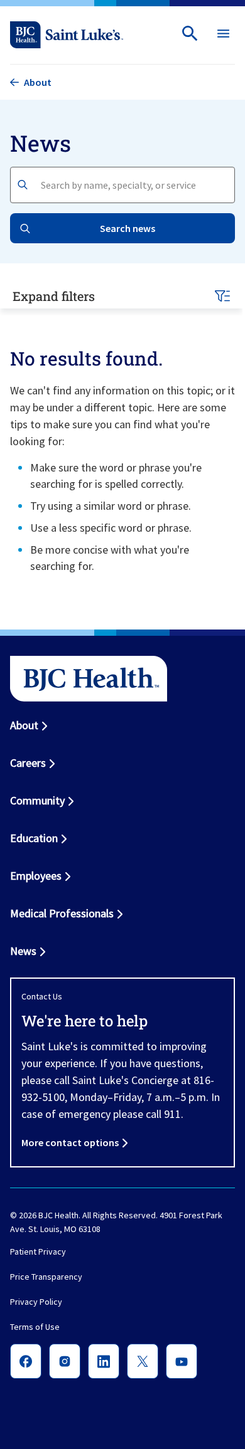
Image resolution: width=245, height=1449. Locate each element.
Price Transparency (46, 1276)
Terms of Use (35, 1326)
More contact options (70, 1142)
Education (34, 838)
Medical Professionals (62, 913)
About (24, 725)
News (23, 951)
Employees (36, 875)
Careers (28, 763)
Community (37, 800)
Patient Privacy (38, 1251)
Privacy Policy (36, 1301)
